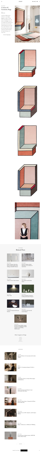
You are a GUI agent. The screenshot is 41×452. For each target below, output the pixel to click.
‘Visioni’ (7, 21)
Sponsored (20, 388)
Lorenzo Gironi (8, 34)
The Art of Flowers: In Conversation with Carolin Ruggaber (27, 356)
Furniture (20, 338)
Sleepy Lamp (9, 295)
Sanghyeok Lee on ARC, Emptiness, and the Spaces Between (27, 413)
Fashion (20, 337)
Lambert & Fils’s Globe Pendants (13, 280)
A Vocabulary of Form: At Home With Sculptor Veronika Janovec (26, 379)
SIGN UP (24, 450)
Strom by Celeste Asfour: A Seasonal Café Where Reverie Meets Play (26, 402)
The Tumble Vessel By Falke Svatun (27, 281)
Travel (18, 423)
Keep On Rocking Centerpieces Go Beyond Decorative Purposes (27, 296)
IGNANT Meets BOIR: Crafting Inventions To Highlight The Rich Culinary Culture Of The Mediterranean (20, 327)
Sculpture (20, 354)
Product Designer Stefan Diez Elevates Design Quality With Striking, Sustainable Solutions (12, 265)
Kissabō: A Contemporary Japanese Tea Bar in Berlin (26, 368)
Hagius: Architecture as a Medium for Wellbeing (26, 424)
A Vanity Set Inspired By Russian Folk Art (13, 311)
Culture (20, 423)
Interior (20, 339)
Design (8, 279)
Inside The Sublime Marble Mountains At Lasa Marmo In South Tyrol (27, 265)
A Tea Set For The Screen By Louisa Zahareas (27, 311)
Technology (20, 341)
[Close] (39, 450)
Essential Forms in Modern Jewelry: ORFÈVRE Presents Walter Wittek (26, 436)
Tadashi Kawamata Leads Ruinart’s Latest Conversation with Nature (25, 390)
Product (10, 279)
